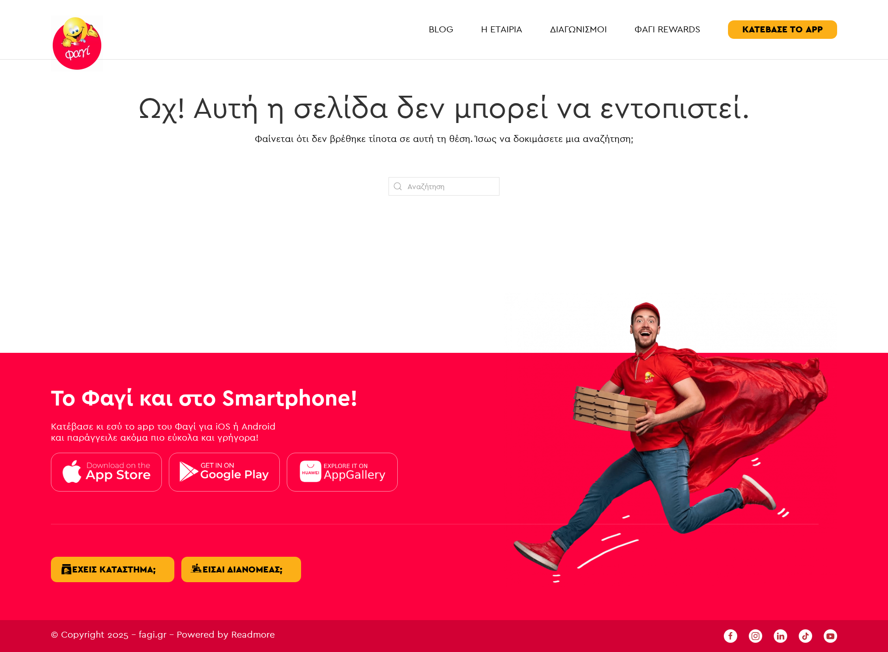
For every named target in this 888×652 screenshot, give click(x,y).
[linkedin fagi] (780, 636)
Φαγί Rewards (667, 29)
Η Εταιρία (501, 29)
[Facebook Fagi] (730, 636)
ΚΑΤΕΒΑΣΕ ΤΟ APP (782, 29)
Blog (441, 29)
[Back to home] (77, 43)
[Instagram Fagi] (755, 636)
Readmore (253, 635)
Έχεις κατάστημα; (113, 569)
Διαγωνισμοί (578, 29)
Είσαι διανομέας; (242, 569)
